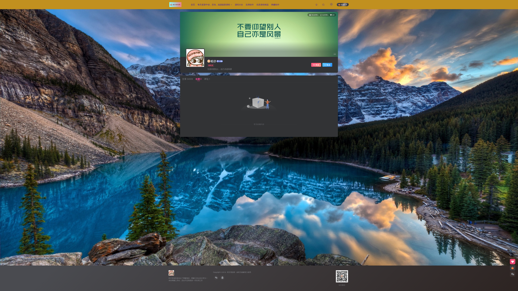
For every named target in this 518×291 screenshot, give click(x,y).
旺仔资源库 (231, 272)
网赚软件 (275, 4)
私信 (328, 64)
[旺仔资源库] (171, 272)
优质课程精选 (262, 4)
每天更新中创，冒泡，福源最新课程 (214, 4)
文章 (187, 78)
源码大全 (239, 4)
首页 (193, 4)
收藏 (199, 78)
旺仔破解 (241, 272)
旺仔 (213, 61)
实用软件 (250, 4)
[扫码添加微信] (512, 274)
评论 (207, 78)
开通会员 (344, 4)
